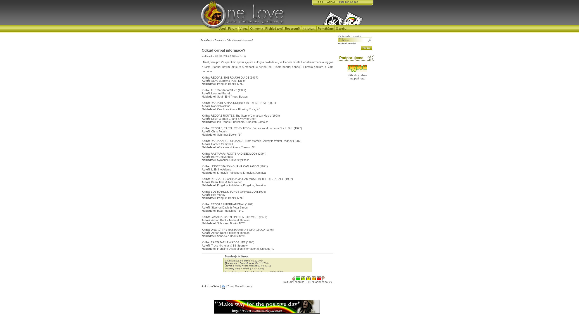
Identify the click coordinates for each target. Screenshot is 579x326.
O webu (341, 28)
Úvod (222, 28)
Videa (243, 28)
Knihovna (256, 28)
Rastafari (206, 40)
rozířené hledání (347, 43)
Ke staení (309, 29)
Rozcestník (292, 28)
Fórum (232, 28)
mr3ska (215, 286)
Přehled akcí (274, 28)
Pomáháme (326, 28)
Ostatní (219, 40)
